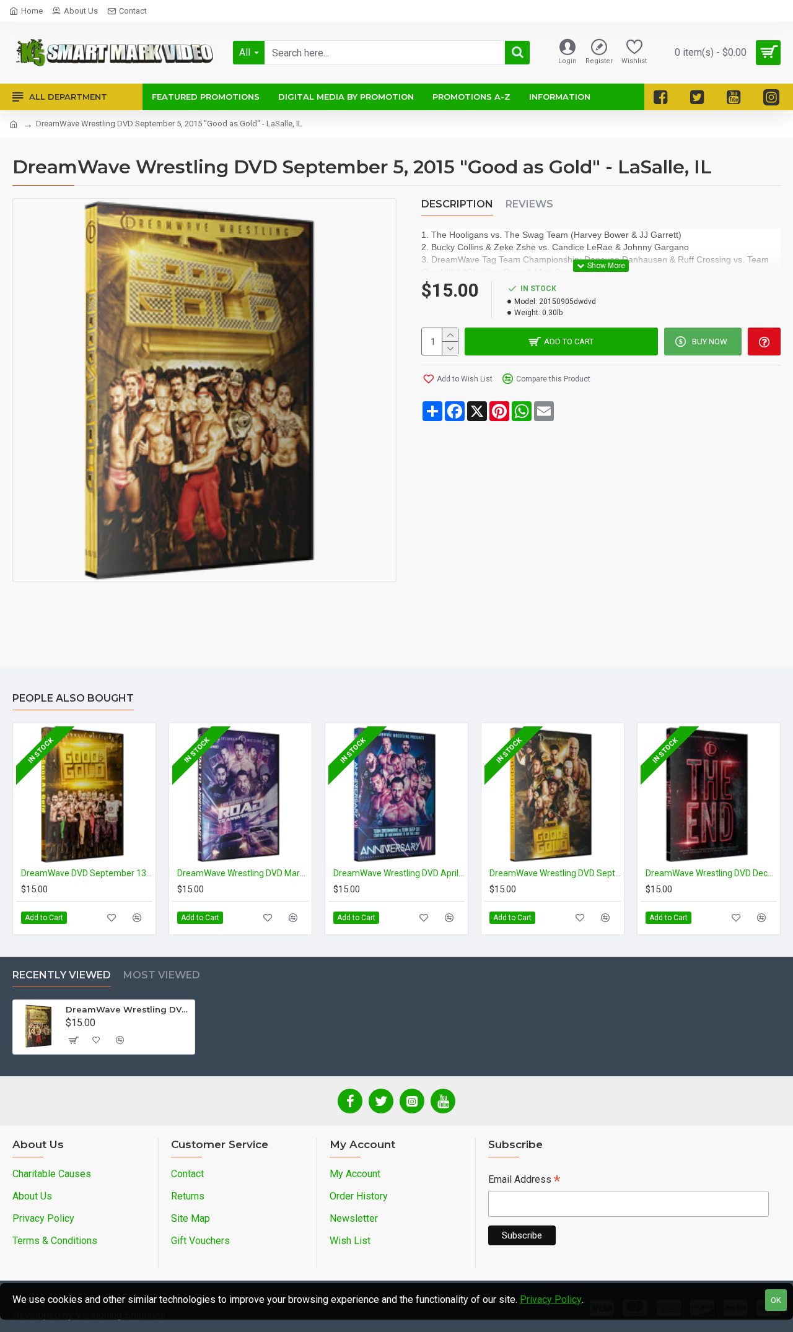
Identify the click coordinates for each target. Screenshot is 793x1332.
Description (457, 204)
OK (776, 1300)
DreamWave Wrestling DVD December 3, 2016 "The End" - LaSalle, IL (711, 873)
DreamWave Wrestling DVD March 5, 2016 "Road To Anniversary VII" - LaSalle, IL (243, 873)
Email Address (524, 1180)
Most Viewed (161, 975)
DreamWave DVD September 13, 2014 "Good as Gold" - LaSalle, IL (86, 873)
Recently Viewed (61, 975)
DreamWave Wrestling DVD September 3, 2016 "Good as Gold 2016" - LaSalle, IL (555, 873)
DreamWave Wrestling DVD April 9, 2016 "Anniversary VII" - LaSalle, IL (399, 873)
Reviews (529, 204)
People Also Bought (73, 698)
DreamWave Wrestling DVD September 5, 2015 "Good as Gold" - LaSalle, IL (128, 1009)
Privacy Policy (551, 1299)
